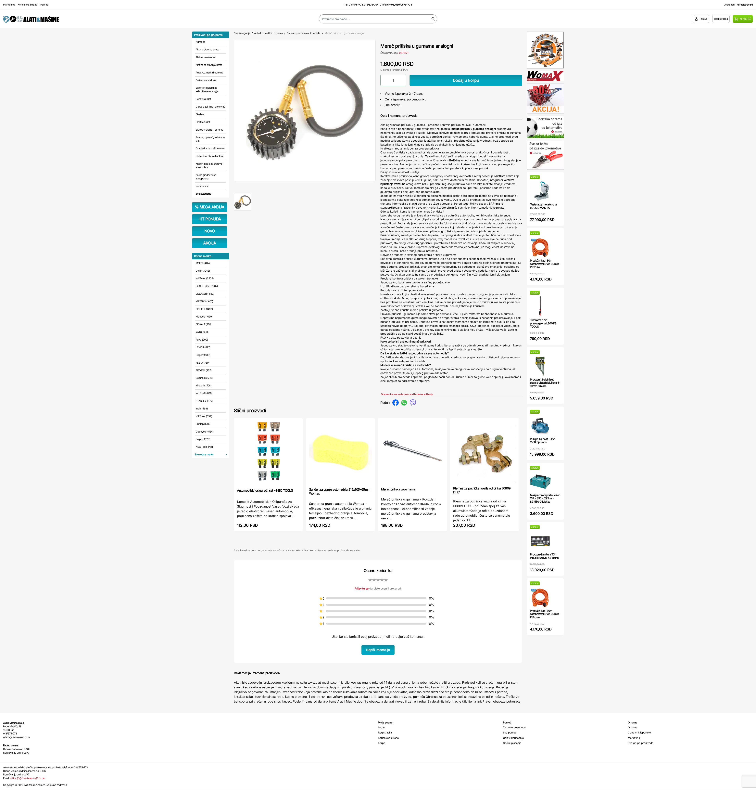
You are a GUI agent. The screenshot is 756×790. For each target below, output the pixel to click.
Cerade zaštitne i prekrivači (210, 106)
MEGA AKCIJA (209, 207)
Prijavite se (362, 588)
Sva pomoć (509, 732)
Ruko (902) (202, 339)
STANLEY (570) (204, 400)
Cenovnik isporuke (639, 732)
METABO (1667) (204, 301)
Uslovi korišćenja (513, 737)
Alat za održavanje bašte (209, 64)
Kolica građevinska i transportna (206, 176)
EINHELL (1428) (204, 309)
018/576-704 (371, 4)
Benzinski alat (203, 98)
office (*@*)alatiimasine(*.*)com (27, 778)
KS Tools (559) (204, 416)
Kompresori (202, 186)
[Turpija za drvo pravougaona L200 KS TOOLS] (540, 306)
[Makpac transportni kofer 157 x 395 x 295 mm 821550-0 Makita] (540, 481)
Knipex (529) (203, 439)
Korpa (381, 743)
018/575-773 (356, 4)
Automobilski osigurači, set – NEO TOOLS (265, 490)
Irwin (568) (202, 408)
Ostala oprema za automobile (303, 33)
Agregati (200, 41)
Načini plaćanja (512, 743)
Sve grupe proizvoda (640, 743)
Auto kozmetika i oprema (209, 72)
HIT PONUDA (209, 219)
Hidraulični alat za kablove (210, 156)
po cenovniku (416, 99)
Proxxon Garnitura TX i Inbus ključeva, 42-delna (544, 556)
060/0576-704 (403, 4)
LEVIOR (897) (203, 347)
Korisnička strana (27, 4)
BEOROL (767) (203, 370)
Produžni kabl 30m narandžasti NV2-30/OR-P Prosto (545, 264)
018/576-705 (387, 4)
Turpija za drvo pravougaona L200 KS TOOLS (543, 323)
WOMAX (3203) (205, 278)
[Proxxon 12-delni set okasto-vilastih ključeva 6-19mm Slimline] (540, 366)
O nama (632, 727)
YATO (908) (202, 331)
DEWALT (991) (203, 324)
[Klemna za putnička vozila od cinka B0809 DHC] (484, 452)
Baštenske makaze (206, 80)
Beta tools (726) (204, 377)
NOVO (209, 231)
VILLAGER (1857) (205, 293)
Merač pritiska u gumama (398, 489)
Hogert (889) (203, 354)
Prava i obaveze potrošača (502, 701)
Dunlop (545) (203, 423)
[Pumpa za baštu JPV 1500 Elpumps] (540, 425)
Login (381, 727)
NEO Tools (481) (204, 446)
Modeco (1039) (204, 316)
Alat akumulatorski (205, 57)
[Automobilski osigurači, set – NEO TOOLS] (268, 453)
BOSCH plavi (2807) (207, 286)
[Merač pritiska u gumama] (412, 452)
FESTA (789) (202, 362)
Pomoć (44, 4)
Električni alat (203, 121)
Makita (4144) (203, 263)
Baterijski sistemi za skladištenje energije (207, 89)
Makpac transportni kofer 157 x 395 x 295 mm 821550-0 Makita (545, 498)
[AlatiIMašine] (94, 19)
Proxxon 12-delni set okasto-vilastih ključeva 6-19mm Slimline (545, 383)
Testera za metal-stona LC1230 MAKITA (543, 206)
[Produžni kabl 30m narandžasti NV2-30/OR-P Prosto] (540, 247)
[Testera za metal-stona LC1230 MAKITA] (540, 191)
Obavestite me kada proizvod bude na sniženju (407, 394)
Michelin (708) (203, 385)
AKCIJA (209, 243)
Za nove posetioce (514, 727)
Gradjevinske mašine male (210, 148)
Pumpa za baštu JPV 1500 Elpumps (542, 440)
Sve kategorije (203, 193)
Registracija (385, 732)
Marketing (9, 4)
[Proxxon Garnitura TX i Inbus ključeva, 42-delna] (540, 541)
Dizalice (200, 114)
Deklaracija (392, 105)
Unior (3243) (203, 270)
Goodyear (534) (204, 431)
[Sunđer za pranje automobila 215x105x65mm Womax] (340, 452)
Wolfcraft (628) (204, 393)
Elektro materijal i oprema (209, 129)
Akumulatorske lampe (208, 49)
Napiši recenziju (378, 650)
